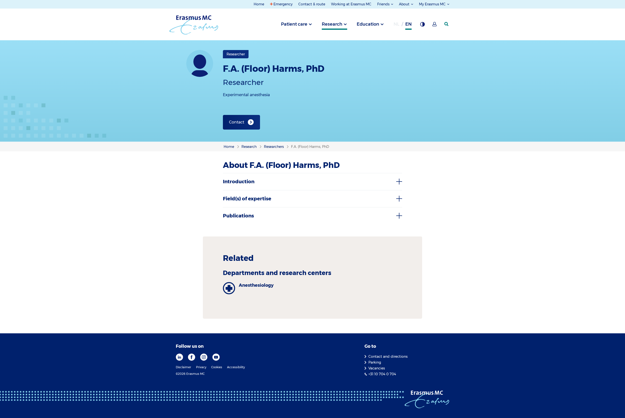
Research (332, 24)
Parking (374, 362)
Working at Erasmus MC (351, 4)
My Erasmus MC (433, 4)
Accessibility (236, 367)
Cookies (216, 367)
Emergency (282, 4)
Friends (383, 4)
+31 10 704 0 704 (382, 374)
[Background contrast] (422, 25)
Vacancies (376, 368)
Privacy (201, 367)
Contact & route (311, 4)
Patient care (294, 24)
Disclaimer (183, 367)
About (404, 4)
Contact (236, 122)
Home (259, 4)
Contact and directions (387, 356)
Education (368, 24)
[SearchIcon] (446, 24)
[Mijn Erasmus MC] (434, 25)
